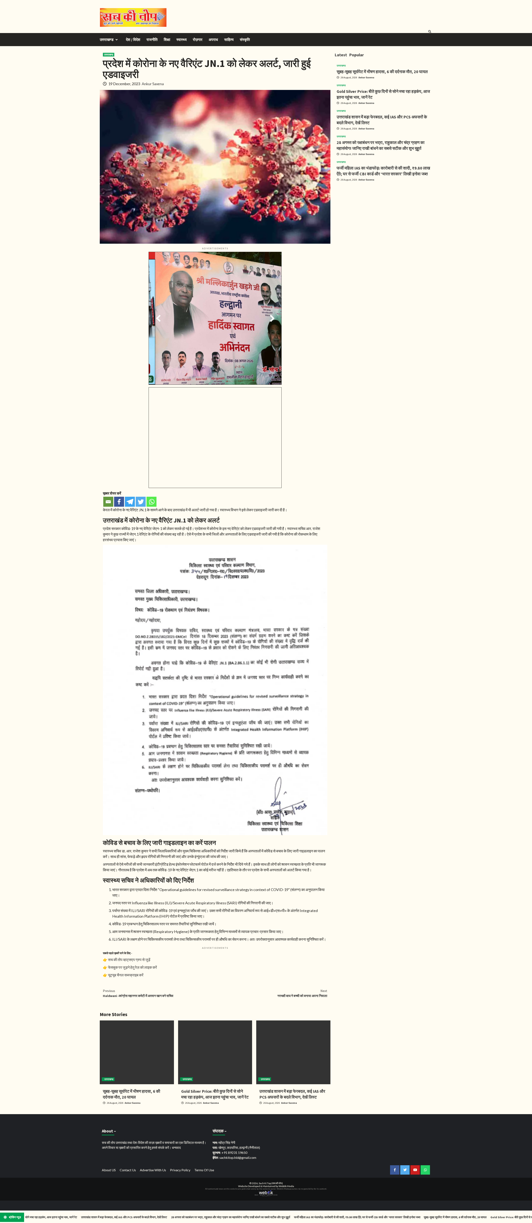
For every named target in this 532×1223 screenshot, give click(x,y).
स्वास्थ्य (181, 39)
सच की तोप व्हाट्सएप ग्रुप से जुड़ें (129, 959)
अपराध (213, 39)
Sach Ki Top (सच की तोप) (271, 1183)
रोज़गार (197, 39)
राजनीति (152, 39)
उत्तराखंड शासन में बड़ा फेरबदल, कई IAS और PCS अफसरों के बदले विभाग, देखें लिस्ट (72, 1217)
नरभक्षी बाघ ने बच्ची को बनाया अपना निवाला (302, 993)
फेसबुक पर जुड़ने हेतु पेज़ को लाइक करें (132, 967)
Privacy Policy (180, 1170)
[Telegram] (130, 502)
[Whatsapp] (151, 502)
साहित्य (229, 39)
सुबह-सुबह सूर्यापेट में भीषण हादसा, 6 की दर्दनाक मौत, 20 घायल (382, 71)
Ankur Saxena (153, 83)
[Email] (108, 502)
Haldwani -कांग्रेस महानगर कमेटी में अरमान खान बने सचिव (138, 993)
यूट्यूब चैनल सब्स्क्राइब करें (125, 975)
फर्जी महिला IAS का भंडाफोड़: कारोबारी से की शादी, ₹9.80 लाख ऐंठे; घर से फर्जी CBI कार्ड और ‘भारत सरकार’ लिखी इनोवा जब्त (305, 1217)
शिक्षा (167, 39)
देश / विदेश (133, 39)
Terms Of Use (204, 1170)
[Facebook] (119, 502)
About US (109, 1170)
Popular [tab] (356, 54)
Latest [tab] (341, 54)
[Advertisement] (383, 214)
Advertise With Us (153, 1170)
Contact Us (128, 1170)
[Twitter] (141, 502)
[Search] (429, 32)
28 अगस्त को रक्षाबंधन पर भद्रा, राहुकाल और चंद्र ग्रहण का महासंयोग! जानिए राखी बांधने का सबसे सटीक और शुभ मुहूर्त (178, 1217)
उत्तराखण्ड (106, 39)
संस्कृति (245, 39)
